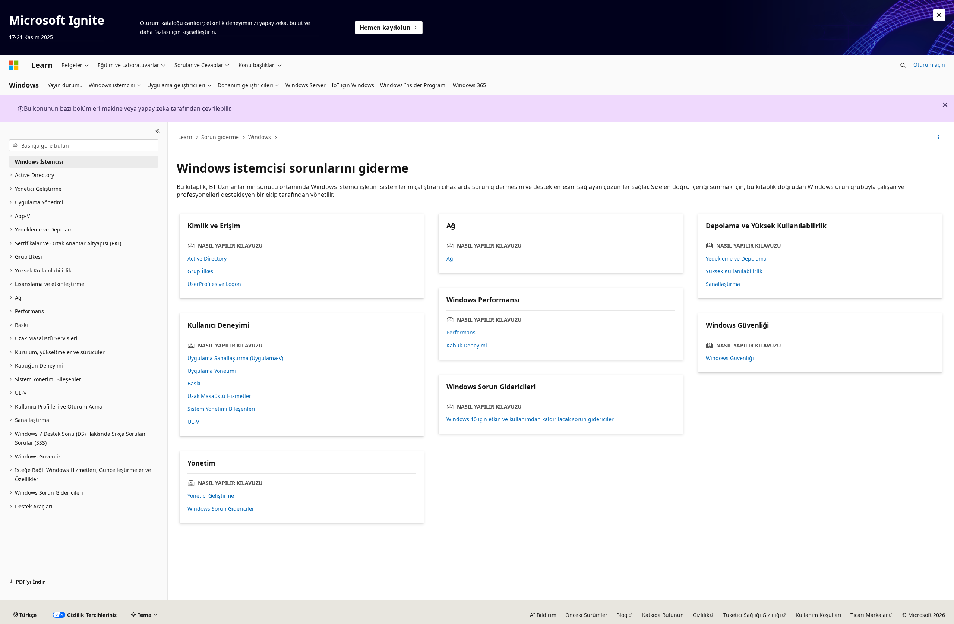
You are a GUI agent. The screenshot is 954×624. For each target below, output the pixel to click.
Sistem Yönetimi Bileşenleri (221, 409)
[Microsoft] (14, 65)
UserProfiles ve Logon (214, 284)
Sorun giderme (220, 137)
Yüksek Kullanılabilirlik (734, 271)
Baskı (193, 383)
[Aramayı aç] (902, 65)
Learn (185, 137)
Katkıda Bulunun (663, 614)
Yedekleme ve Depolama (736, 258)
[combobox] (83, 145)
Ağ (449, 258)
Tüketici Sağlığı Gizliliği (752, 614)
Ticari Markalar (869, 614)
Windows (259, 137)
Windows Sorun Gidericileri (221, 508)
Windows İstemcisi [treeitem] (39, 161)
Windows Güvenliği (730, 358)
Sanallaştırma (723, 284)
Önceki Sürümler (586, 614)
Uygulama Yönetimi (211, 371)
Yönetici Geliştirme (210, 495)
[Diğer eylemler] (938, 138)
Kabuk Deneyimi (466, 345)
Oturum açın (929, 64)
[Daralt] (157, 131)
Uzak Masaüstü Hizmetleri (220, 396)
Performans (461, 332)
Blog (622, 614)
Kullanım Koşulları (818, 614)
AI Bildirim (543, 614)
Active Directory (207, 258)
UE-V (193, 422)
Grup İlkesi (201, 271)
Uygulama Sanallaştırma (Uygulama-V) (235, 358)
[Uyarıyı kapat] (939, 15)
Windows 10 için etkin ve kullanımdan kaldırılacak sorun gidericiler (530, 419)
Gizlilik (701, 614)
